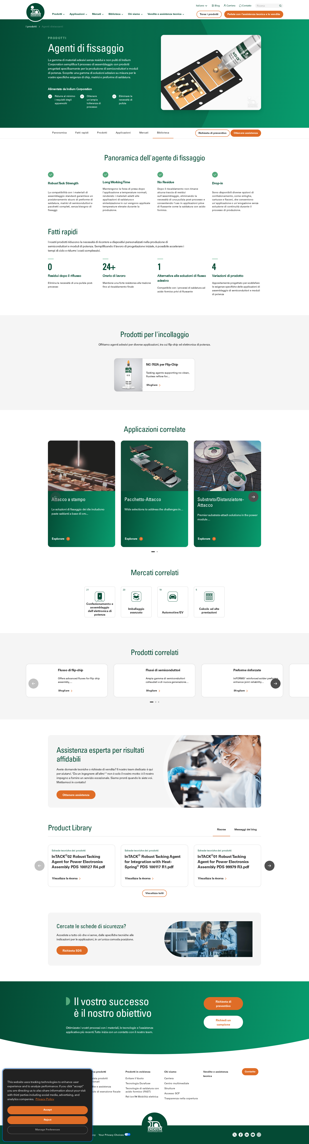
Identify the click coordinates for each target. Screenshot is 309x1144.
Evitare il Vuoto (135, 1078)
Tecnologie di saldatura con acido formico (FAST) (142, 1090)
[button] (153, 551)
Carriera (231, 6)
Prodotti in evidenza (138, 1072)
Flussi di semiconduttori (163, 670)
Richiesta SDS (72, 950)
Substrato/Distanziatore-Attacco (220, 502)
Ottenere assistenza (246, 133)
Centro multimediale (176, 1083)
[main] (154, 527)
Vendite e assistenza (99, 1087)
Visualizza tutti (154, 893)
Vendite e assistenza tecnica (165, 14)
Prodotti (57, 14)
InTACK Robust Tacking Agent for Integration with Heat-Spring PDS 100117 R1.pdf (153, 862)
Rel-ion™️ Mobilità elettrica (142, 1097)
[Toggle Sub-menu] (206, 6)
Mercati (96, 14)
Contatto (246, 6)
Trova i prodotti (209, 14)
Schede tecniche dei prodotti (69, 851)
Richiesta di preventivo (212, 133)
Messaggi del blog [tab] (245, 830)
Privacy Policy (45, 1099)
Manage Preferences (47, 1130)
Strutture (169, 1088)
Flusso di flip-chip (70, 670)
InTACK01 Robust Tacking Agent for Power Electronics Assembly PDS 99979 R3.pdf (223, 862)
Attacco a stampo (68, 499)
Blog (217, 6)
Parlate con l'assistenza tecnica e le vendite (253, 14)
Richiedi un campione (223, 1022)
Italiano (200, 6)
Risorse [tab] (221, 830)
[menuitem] (202, 6)
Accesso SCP (172, 1093)
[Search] (280, 6)
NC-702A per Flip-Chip (162, 364)
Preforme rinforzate (247, 670)
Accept (47, 1110)
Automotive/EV (172, 612)
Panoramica (59, 133)
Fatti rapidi (82, 133)
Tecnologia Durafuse (138, 1083)
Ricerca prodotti (96, 1072)
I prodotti (31, 27)
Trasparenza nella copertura (181, 1098)
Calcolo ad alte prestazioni (209, 611)
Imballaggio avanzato (136, 611)
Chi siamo (134, 14)
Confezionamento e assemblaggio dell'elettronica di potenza (99, 609)
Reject (47, 1120)
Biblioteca (115, 14)
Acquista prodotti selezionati (97, 1080)
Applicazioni (77, 14)
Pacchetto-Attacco (142, 499)
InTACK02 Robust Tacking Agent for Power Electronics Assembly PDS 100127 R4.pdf (78, 862)
